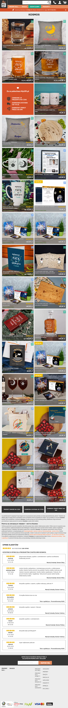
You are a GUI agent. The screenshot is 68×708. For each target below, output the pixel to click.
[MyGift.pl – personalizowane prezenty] (4, 4)
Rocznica (46, 688)
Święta (45, 674)
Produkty (46, 7)
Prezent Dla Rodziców (38, 680)
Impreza (45, 685)
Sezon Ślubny (34, 7)
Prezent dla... (13, 7)
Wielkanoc (46, 680)
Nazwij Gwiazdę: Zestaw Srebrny (54, 589)
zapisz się (45, 663)
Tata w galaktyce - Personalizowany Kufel (52, 601)
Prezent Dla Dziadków (38, 686)
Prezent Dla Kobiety (38, 674)
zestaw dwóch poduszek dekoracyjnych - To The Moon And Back (46, 534)
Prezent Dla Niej (38, 669)
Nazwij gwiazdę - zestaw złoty (51, 531)
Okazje (24, 7)
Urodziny (46, 669)
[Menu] (13, 702)
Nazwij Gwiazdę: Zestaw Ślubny (55, 625)
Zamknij (65, 10)
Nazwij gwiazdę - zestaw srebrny (33, 531)
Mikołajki (46, 677)
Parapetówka (46, 683)
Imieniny (45, 671)
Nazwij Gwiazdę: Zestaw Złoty (55, 562)
